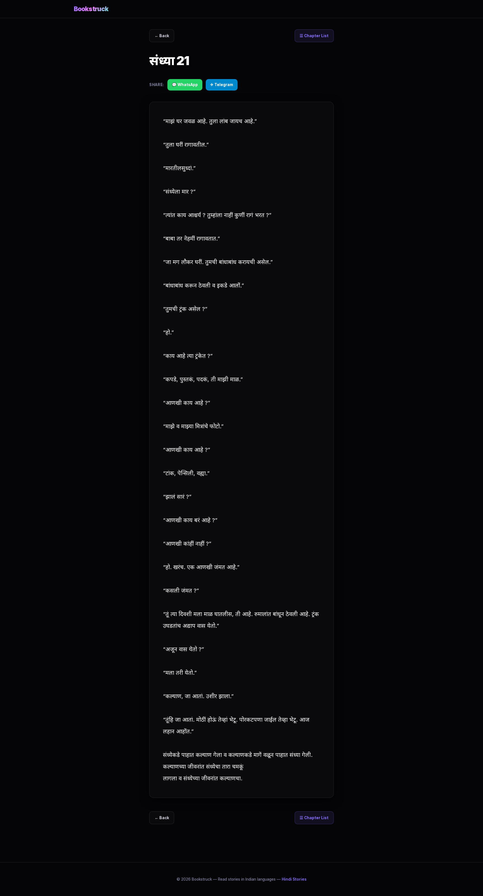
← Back (162, 36)
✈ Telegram (221, 84)
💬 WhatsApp (185, 84)
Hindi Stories (294, 879)
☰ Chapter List (314, 36)
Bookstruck (91, 9)
